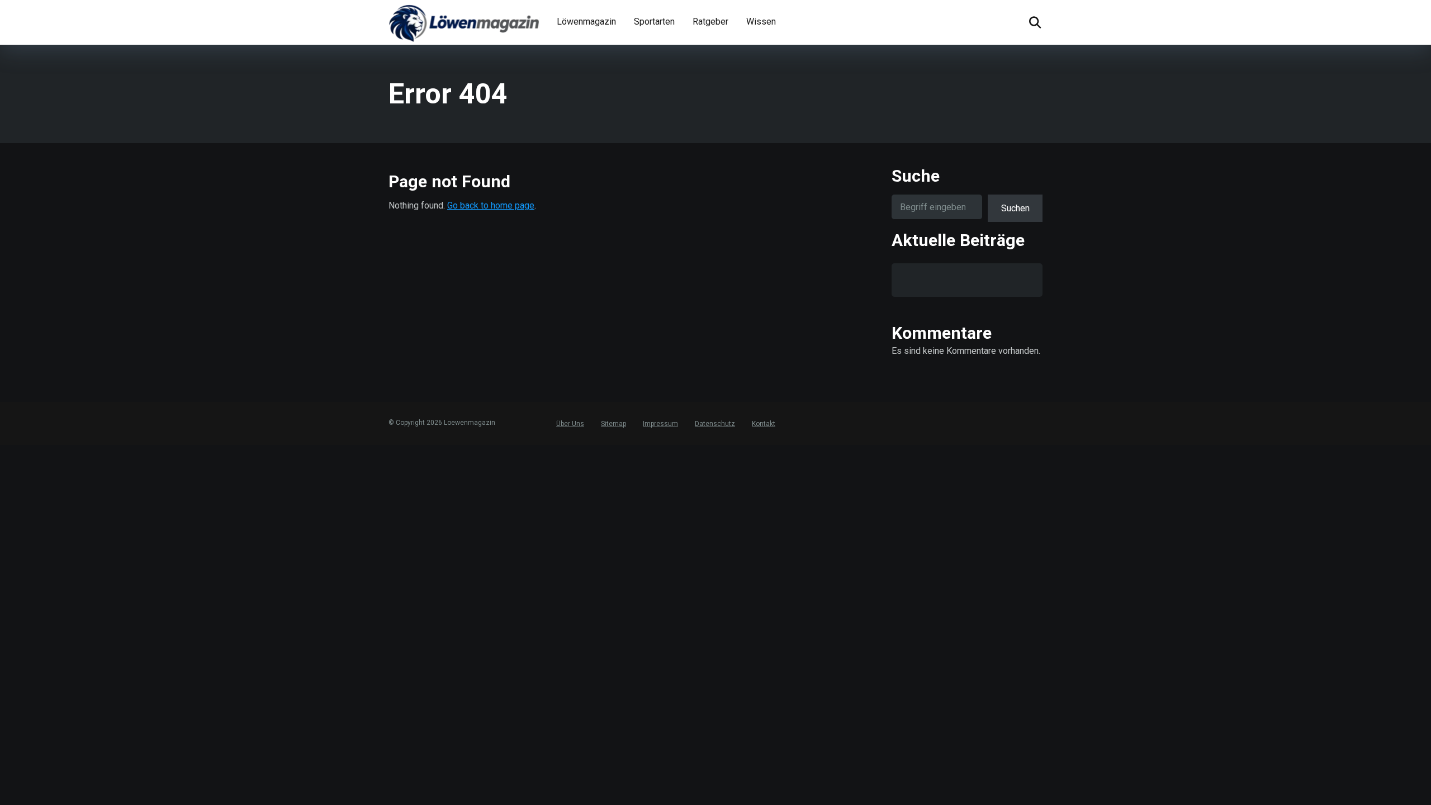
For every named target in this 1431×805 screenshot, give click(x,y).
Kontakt (763, 424)
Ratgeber (710, 21)
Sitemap (613, 424)
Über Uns (570, 424)
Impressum (660, 424)
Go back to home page (490, 205)
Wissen (761, 21)
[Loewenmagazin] (463, 22)
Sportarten (654, 21)
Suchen (1015, 208)
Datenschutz (715, 424)
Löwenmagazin (586, 21)
